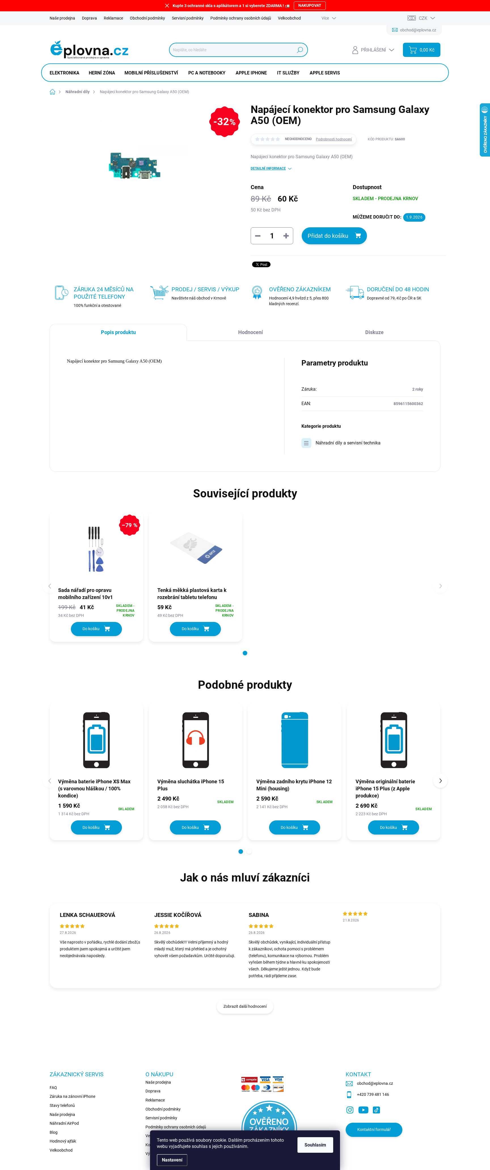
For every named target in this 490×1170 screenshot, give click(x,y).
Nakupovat (309, 5)
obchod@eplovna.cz (375, 1083)
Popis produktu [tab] (118, 332)
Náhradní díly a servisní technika (348, 443)
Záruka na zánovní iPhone (72, 1096)
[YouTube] (363, 1109)
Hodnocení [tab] (250, 332)
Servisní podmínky (188, 18)
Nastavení (172, 1160)
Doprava (89, 18)
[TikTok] (376, 1109)
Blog (54, 1132)
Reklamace (113, 18)
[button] (245, 653)
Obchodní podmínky (147, 18)
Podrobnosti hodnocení (334, 139)
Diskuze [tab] (374, 332)
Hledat (300, 50)
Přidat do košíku (328, 235)
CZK (423, 18)
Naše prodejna (62, 18)
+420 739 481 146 (373, 1094)
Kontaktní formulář (374, 1129)
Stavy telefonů (62, 1105)
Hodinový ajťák (63, 1141)
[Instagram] (350, 1109)
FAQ (53, 1087)
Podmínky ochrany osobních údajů (240, 18)
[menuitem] (67, 73)
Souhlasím (315, 1145)
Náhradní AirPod (64, 1123)
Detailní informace (268, 168)
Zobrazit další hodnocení (245, 1006)
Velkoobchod (289, 18)
